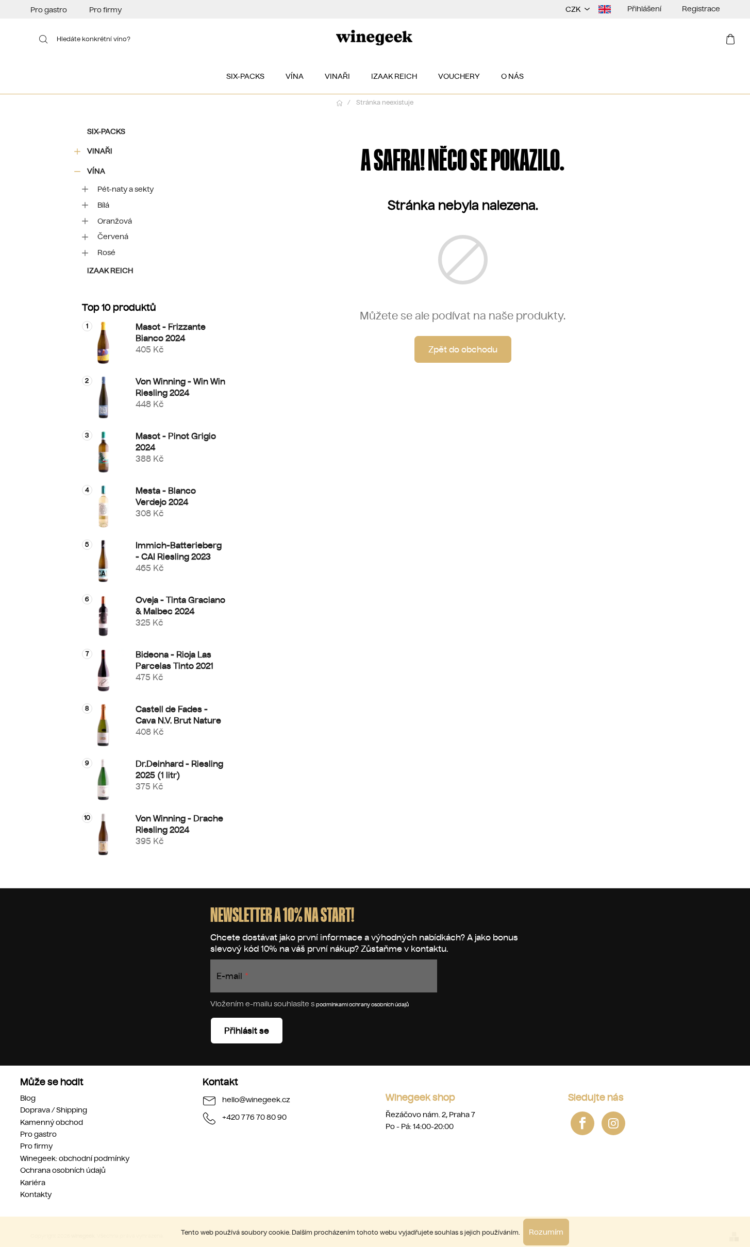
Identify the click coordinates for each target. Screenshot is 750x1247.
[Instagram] (613, 1123)
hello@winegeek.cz (256, 1099)
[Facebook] (582, 1123)
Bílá (103, 205)
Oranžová (114, 221)
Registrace (701, 8)
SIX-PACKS (106, 131)
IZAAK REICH (110, 270)
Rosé (106, 252)
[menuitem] (245, 76)
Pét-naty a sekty (125, 189)
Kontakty (36, 1194)
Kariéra (32, 1182)
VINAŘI (99, 151)
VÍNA (96, 171)
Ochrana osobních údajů (63, 1170)
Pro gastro (48, 9)
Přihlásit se (246, 1030)
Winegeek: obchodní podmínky (74, 1158)
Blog (28, 1098)
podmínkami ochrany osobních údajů (362, 1004)
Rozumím (546, 1232)
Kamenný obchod (51, 1122)
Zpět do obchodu (462, 349)
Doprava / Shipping (53, 1110)
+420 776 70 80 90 (254, 1117)
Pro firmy (105, 9)
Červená (112, 236)
